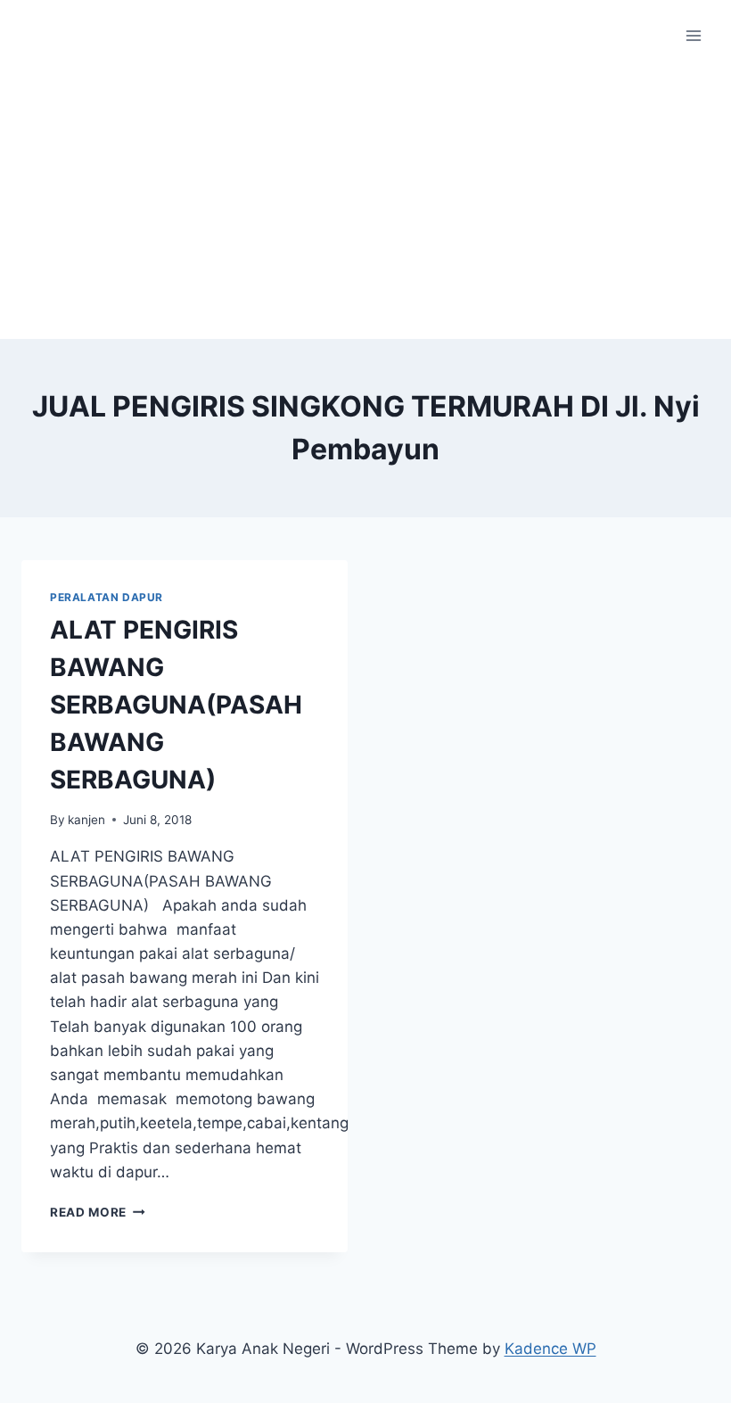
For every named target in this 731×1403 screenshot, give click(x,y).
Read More (97, 1212)
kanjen (86, 820)
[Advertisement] (365, 205)
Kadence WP (550, 1349)
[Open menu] (693, 35)
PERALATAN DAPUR (106, 597)
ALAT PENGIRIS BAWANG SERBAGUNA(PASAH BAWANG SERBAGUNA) (176, 705)
